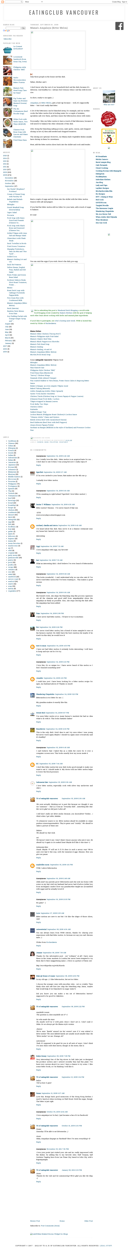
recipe (10, 567)
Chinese (11, 443)
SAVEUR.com (101, 203)
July (6, 327)
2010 (5, 169)
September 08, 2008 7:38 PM (58, 1056)
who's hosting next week (65, 321)
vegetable (12, 591)
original (11, 553)
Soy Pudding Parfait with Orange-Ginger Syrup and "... (17, 318)
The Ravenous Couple (104, 208)
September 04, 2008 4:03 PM (58, 646)
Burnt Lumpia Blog (103, 162)
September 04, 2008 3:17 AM (55, 472)
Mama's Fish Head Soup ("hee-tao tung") (20, 90)
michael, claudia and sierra (47, 525)
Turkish (11, 493)
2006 (5, 349)
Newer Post (35, 1221)
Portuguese (12, 486)
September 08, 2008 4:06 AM (59, 929)
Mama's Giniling (36, 347)
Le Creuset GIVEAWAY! (18, 47)
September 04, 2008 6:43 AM (70, 525)
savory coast (13, 579)
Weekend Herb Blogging (68, 310)
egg (9, 522)
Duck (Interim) (13, 308)
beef (10, 498)
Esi (37, 627)
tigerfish (39, 472)
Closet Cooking (102, 168)
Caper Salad (12, 212)
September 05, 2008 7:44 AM (51, 764)
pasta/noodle (13, 558)
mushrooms (13, 546)
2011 (4, 167)
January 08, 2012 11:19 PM (72, 1170)
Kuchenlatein (51, 323)
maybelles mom (42, 865)
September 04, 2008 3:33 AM (58, 491)
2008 (5, 175)
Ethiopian (12, 448)
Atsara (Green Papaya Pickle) (42, 425)
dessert (11, 515)
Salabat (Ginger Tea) (38, 412)
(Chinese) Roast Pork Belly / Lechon (44, 399)
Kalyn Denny (41, 1056)
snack (10, 584)
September (9, 186)
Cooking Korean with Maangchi (108, 171)
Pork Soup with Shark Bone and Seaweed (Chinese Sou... (16, 228)
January (8, 343)
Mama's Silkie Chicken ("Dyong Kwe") (45, 334)
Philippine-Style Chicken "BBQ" (42, 370)
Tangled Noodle (102, 205)
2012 (4, 164)
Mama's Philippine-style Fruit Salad (44, 336)
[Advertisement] (13, 395)
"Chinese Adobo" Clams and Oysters (44, 417)
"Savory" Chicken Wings (40, 375)
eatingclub (12, 519)
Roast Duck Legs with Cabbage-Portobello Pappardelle (16, 293)
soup (10, 586)
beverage (12, 500)
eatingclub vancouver (64, 12)
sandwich (12, 577)
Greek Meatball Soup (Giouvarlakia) (15, 208)
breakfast (12, 505)
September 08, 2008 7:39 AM (54, 953)
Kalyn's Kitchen (66, 313)
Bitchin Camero (102, 159)
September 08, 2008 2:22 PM (73, 1006)
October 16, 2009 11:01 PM (72, 1126)
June (7, 329)
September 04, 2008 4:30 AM (63, 504)
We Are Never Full (103, 214)
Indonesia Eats (42, 782)
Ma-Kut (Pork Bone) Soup (40, 355)
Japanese (12, 465)
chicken (11, 510)
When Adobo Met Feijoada (106, 217)
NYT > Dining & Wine (104, 197)
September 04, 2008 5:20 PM (66, 694)
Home (62, 1221)
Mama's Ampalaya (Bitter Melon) (49, 28)
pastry (10, 560)
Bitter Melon (46, 103)
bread (10, 503)
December (9, 178)
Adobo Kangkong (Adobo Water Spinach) (46, 391)
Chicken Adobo (36, 407)
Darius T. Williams (43, 504)
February (8, 341)
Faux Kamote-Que (37, 368)
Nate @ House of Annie (45, 976)
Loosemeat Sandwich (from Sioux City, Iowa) (20, 59)
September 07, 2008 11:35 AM (52, 913)
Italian (10, 460)
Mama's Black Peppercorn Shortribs (44, 342)
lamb (10, 534)
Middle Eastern (14, 477)
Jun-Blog (99, 182)
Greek (10, 453)
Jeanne (39, 953)
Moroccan (12, 479)
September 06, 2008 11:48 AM (58, 878)
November (9, 181)
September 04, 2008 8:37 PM (57, 713)
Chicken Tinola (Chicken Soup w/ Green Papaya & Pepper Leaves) (56, 396)
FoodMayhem (101, 177)
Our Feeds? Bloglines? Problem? (16, 190)
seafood (11, 581)
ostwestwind (41, 929)
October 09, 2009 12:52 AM (57, 1112)
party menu (12, 555)
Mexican (11, 474)
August (7, 324)
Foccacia (10, 215)
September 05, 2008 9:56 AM (60, 782)
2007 (5, 346)
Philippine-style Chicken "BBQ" (19, 68)
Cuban (10, 446)
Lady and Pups (101, 185)
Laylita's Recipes (102, 188)
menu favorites (14, 543)
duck (10, 517)
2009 (5, 172)
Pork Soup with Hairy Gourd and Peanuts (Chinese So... (15, 220)
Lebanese (12, 469)
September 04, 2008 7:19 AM (51, 560)
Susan (38, 1093)
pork (10, 562)
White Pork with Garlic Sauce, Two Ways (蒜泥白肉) (20, 121)
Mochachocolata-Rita (104, 191)
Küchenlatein (51, 942)
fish (9, 524)
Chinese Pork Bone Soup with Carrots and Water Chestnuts (20, 133)
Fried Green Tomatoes (16, 246)
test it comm (41, 646)
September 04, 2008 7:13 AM (52, 546)
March (7, 338)
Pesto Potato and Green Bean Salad (16, 276)
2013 (4, 161)
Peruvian (11, 481)
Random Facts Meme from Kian (15, 312)
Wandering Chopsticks (45, 694)
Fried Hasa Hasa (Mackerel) (41, 373)
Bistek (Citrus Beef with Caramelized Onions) (48, 420)
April (7, 335)
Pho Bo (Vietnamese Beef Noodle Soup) (20, 111)
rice (9, 572)
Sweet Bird (40, 713)
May (6, 332)
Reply (38, 465)
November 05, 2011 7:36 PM (58, 1149)
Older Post (88, 1221)
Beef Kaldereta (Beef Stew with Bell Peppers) (48, 422)
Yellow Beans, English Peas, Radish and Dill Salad (16, 269)
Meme (9, 288)
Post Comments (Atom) (50, 1226)
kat (37, 560)
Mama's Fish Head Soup (39, 344)
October (8, 183)
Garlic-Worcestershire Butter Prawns (19, 80)
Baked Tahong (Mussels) (40, 388)
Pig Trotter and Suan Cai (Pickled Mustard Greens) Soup (20, 102)
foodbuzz (12, 527)
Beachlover (40, 729)
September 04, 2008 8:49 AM (58, 574)
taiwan (10, 589)
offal (10, 550)
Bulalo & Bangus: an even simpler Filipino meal (49, 386)
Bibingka (10, 204)
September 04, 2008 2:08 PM (52, 613)
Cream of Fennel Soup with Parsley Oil (16, 195)
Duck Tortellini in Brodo (16, 243)
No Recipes (100, 194)
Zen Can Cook (101, 223)
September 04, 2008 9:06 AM (58, 592)
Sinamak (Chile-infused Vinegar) (43, 378)
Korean (11, 467)
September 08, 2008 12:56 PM (67, 976)
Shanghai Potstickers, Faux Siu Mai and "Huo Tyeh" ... (17, 251)
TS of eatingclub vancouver (47, 798)
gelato (10, 531)
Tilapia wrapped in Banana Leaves (44, 401)
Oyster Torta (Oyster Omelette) (42, 394)
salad (10, 574)
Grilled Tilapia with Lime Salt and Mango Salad (17, 234)
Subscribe (7, 39)
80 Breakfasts (101, 156)
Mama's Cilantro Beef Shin (40, 339)
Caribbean (12, 441)
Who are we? (109, 105)
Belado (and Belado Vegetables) (14, 200)
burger (11, 508)
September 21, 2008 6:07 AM (53, 1093)
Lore (38, 913)
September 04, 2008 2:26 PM (51, 627)
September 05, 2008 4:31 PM (61, 865)
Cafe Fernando (101, 165)
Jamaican (12, 462)
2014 (5, 158)
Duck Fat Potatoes (14, 265)
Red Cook (100, 200)
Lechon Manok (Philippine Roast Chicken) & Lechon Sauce (53, 414)
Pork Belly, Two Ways (39, 404)
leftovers (11, 536)
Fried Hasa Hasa (20, 140)
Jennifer (39, 678)
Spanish (11, 489)
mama (10, 541)
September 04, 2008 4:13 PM (58, 662)
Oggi (38, 546)
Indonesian (12, 458)
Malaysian (12, 472)
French (11, 450)
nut (9, 548)
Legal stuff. (106, 1246)
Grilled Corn (12, 257)
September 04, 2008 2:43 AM (58, 456)
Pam (38, 613)
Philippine (12, 484)
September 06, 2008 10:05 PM (58, 899)
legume (11, 539)
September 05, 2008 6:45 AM (58, 747)
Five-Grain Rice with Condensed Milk (15, 299)
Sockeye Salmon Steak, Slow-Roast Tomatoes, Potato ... (17, 282)
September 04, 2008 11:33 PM (57, 729)
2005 (5, 352)
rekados (11, 569)
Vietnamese (13, 496)
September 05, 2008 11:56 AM (73, 798)
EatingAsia (100, 174)
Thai (10, 491)
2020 (5, 156)
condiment (12, 512)
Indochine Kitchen (103, 179)
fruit (9, 529)
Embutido (34, 409)
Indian (10, 455)
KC (37, 764)
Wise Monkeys (102, 220)
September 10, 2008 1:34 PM (73, 1077)
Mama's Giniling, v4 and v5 (41, 349)
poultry (11, 565)
